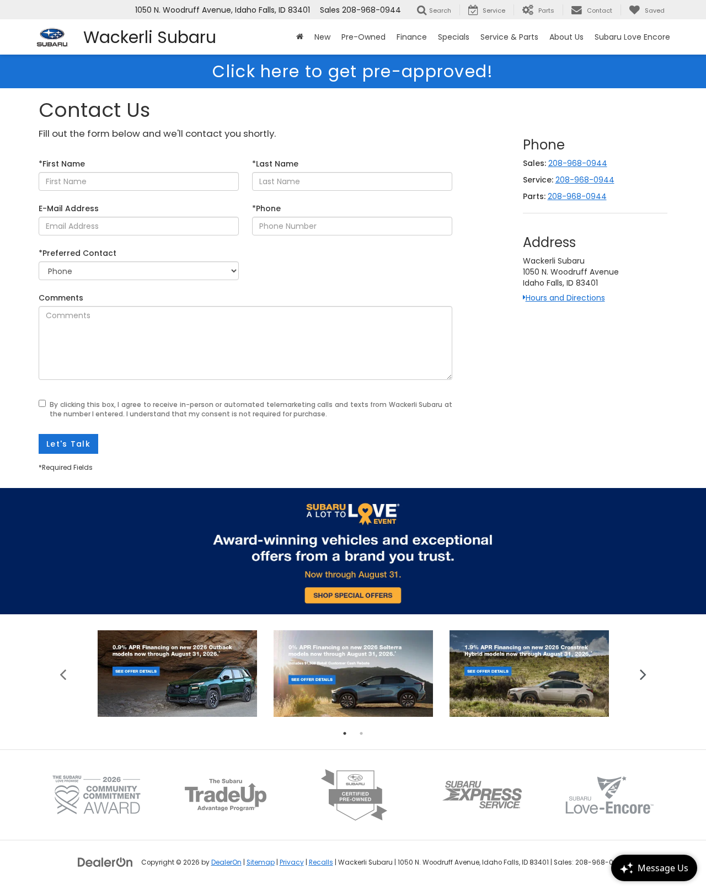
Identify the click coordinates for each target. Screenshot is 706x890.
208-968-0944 (577, 163)
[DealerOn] (105, 861)
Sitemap (261, 862)
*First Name (62, 163)
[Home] (300, 37)
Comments (61, 297)
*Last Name (275, 163)
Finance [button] (412, 36)
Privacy (292, 862)
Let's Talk (68, 443)
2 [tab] (361, 733)
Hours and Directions (565, 297)
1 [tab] (344, 733)
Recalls (321, 862)
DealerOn (226, 862)
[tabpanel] (177, 673)
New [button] (322, 36)
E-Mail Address (69, 208)
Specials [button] (453, 36)
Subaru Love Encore (632, 36)
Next (642, 673)
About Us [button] (566, 36)
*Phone (266, 208)
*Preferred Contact (77, 253)
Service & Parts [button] (509, 36)
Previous (63, 673)
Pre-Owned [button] (363, 36)
